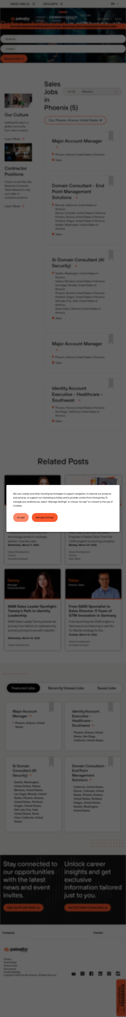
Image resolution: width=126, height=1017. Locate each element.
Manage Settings (45, 517)
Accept (21, 517)
